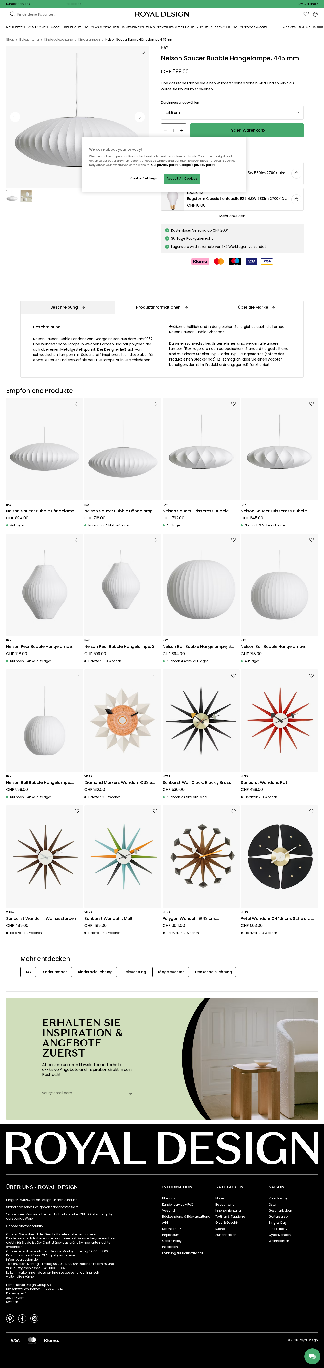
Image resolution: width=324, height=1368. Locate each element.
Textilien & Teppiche (230, 1216)
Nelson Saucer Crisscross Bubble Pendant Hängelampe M (196, 511)
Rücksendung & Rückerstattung (186, 1216)
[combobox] (308, 4)
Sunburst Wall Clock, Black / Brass (197, 783)
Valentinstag (278, 1198)
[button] (308, 4)
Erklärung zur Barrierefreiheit (182, 1253)
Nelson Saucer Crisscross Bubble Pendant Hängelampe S (274, 511)
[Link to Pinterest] (10, 1318)
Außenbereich (225, 1234)
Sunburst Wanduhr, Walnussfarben (41, 919)
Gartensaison (279, 1216)
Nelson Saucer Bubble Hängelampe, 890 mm (42, 511)
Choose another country (24, 1226)
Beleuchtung (225, 1204)
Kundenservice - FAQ (177, 1204)
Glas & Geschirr (227, 1222)
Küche (220, 1228)
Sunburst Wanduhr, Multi (108, 919)
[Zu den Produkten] (232, 199)
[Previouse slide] (15, 117)
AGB (165, 1222)
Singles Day (277, 1222)
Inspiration (170, 1247)
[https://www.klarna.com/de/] (51, 1340)
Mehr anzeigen (232, 216)
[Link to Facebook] (22, 1318)
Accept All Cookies (182, 179)
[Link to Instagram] (34, 1318)
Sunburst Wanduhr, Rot (264, 783)
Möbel (219, 1198)
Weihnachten (279, 1240)
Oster (272, 1204)
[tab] (67, 307)
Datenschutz (171, 1228)
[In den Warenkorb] (296, 174)
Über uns (168, 1198)
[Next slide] (140, 117)
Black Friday (278, 1228)
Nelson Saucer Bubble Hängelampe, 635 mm (120, 511)
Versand (168, 1210)
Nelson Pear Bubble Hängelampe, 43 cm (42, 647)
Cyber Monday (280, 1234)
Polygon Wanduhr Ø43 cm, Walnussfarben (189, 919)
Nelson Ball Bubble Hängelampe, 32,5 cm (38, 783)
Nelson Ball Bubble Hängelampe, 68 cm (198, 647)
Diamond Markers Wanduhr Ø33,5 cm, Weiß (118, 783)
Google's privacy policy (197, 165)
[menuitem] (15, 27)
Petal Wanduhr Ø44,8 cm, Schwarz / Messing (277, 919)
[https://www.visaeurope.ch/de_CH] (15, 1340)
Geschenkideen (280, 1210)
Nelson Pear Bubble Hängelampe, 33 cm (120, 647)
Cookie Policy (172, 1240)
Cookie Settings (143, 178)
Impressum (170, 1234)
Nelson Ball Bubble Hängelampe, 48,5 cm (273, 647)
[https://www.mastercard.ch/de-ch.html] (32, 1340)
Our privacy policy (164, 165)
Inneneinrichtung (228, 1210)
